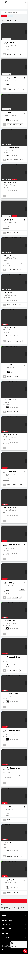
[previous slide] (2, 32)
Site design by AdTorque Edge (7, 946)
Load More (13, 901)
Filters (5, 16)
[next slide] (26, 32)
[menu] (25, 2)
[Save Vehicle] (24, 43)
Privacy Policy (4, 945)
